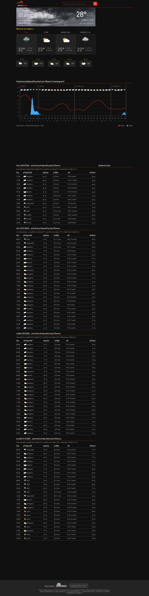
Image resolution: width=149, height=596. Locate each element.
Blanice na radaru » (25, 28)
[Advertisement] (115, 43)
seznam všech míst (78, 586)
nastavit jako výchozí (24, 23)
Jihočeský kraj (23, 20)
